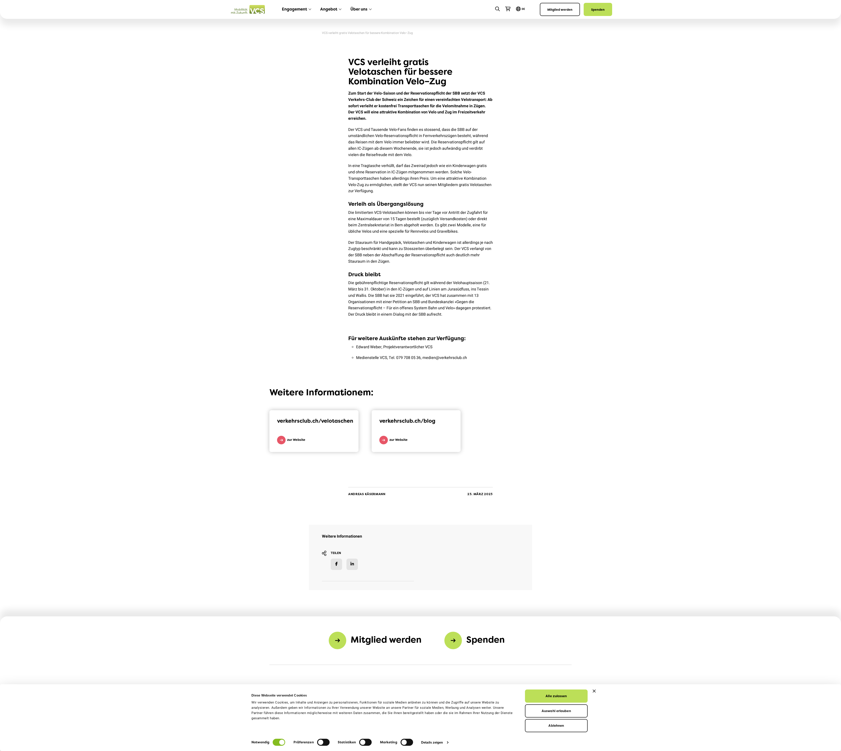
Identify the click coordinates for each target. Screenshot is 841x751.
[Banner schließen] (594, 691)
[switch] (323, 742)
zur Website (296, 440)
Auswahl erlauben (556, 711)
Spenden (598, 9)
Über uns (358, 9)
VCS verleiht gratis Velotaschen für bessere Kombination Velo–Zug (367, 33)
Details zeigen (432, 742)
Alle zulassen (556, 696)
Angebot (328, 9)
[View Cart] (508, 9)
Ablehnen (556, 725)
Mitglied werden (559, 9)
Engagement (294, 9)
